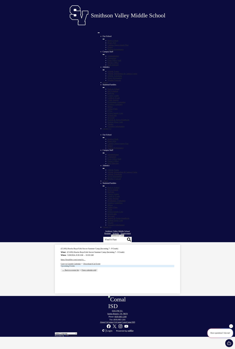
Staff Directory (113, 65)
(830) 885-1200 (120, 317)
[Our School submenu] (104, 137)
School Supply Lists (115, 113)
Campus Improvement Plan (118, 45)
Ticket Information (114, 78)
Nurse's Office (113, 63)
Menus (110, 107)
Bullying (110, 93)
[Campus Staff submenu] (104, 54)
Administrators (113, 56)
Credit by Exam (113, 98)
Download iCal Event (91, 264)
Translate (73, 336)
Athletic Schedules (114, 76)
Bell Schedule (112, 91)
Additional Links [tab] (117, 236)
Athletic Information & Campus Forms (122, 74)
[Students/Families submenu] (104, 87)
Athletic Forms (113, 71)
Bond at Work (112, 41)
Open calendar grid (89, 270)
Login (109, 330)
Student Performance (115, 49)
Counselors (111, 58)
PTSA (109, 111)
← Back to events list (70, 270)
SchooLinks (112, 115)
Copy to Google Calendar (71, 264)
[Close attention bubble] (231, 326)
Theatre (110, 124)
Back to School (113, 89)
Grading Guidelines (115, 104)
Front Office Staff (114, 60)
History (110, 47)
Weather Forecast (114, 80)
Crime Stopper (113, 100)
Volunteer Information (115, 126)
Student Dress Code (115, 122)
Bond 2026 (111, 43)
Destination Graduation (116, 102)
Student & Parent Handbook (118, 120)
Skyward (110, 118)
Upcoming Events (68, 266)
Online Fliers (112, 109)
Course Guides (113, 96)
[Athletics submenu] (104, 168)
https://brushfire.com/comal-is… (73, 260)
